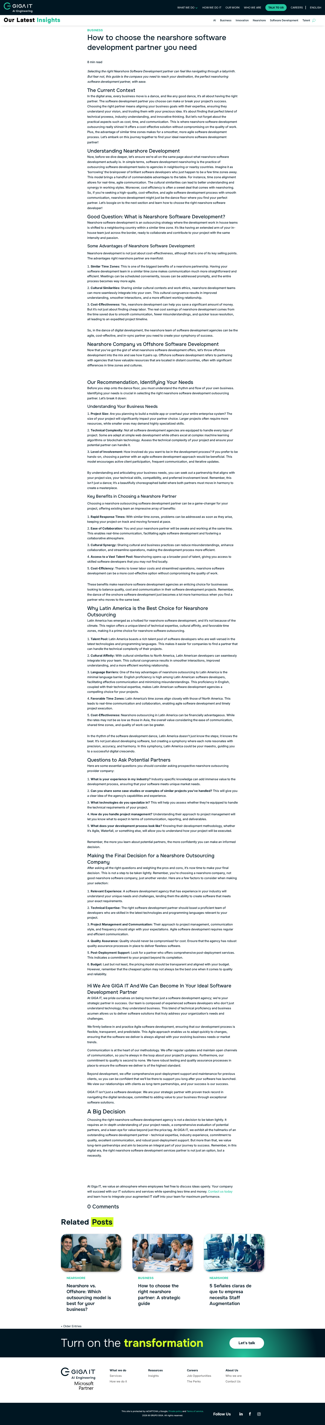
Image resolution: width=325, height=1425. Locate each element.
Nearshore (259, 20)
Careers (297, 7)
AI (214, 20)
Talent (306, 20)
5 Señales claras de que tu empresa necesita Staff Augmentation (230, 1294)
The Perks (194, 1381)
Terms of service (195, 1411)
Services (116, 1376)
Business (226, 20)
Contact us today (220, 1191)
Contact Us (233, 1381)
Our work (233, 7)
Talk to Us (276, 7)
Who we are (252, 7)
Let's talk (246, 1343)
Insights (153, 1376)
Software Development (284, 20)
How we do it (211, 7)
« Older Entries (71, 1326)
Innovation (242, 20)
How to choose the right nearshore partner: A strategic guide (159, 1294)
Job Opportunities (199, 1376)
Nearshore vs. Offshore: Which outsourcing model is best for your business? (89, 1297)
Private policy (175, 1411)
